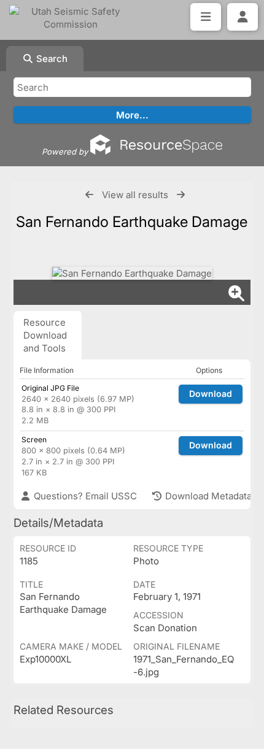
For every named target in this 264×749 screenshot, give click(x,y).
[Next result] (180, 194)
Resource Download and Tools (45, 335)
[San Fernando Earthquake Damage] (132, 273)
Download (210, 393)
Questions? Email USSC (84, 496)
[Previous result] (89, 194)
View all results (135, 195)
